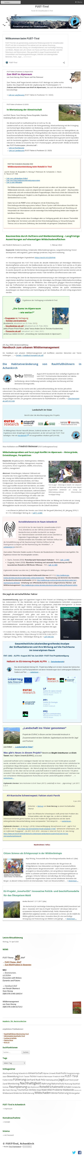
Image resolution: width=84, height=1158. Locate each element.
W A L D (6, 1042)
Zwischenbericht (57, 662)
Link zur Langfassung (16, 95)
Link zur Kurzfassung (16, 148)
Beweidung (13, 1076)
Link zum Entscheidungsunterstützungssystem (23, 180)
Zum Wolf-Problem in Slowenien (18, 965)
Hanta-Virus (8, 1040)
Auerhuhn (61, 1073)
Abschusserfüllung (10, 1073)
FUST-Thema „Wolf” (13, 962)
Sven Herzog (11, 1090)
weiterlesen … (9, 778)
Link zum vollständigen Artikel (17, 178)
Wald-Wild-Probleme (51, 1089)
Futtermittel (8, 1080)
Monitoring (13, 1083)
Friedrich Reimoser (44, 1076)
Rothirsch (35, 1087)
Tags (5, 1058)
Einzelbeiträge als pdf (15, 326)
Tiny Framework (15, 1146)
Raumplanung (18, 1087)
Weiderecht (77, 1090)
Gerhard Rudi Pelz (35, 1079)
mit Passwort (9, 1135)
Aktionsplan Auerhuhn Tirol (14, 1036)
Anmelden (27, 1146)
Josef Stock (69, 1080)
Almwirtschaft (35, 1073)
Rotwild (44, 1087)
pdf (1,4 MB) (37, 513)
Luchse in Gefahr (10, 1038)
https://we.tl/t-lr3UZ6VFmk (45, 257)
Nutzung (68, 1084)
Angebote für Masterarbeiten (14, 1021)
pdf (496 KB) (49, 637)
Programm (10, 318)
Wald (39, 1090)
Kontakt (7, 1122)
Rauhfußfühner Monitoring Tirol (16, 1034)
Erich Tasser (24, 1076)
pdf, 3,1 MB (53, 565)
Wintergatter (74, 1093)
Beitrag (40, 806)
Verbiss (33, 1089)
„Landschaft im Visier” (24, 747)
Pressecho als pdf (13, 331)
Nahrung (46, 1083)
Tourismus (22, 1089)
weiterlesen (34, 672)
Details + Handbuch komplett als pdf (29, 355)
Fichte (33, 1076)
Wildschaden (43, 1093)
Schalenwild (56, 1087)
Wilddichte (17, 1093)
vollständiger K (9, 547)
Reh (29, 1087)
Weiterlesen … (73, 881)
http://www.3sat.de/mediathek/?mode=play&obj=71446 (37, 829)
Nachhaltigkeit (30, 1083)
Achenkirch (23, 1073)
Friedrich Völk (58, 1076)
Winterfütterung (60, 1092)
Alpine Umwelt (49, 1073)
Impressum (8, 1109)
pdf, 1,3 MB (65, 560)
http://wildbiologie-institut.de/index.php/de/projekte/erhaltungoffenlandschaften (49, 585)
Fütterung (19, 1079)
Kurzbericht (23, 435)
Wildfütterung (28, 1093)
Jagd (61, 1079)
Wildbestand (8, 1093)
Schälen (68, 1086)
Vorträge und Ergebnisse (16, 321)
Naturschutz (57, 1083)
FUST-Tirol (42, 6)
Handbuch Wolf (11, 986)
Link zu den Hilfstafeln (14, 182)
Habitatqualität (52, 1080)
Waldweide (68, 1089)
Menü (79, 2)
